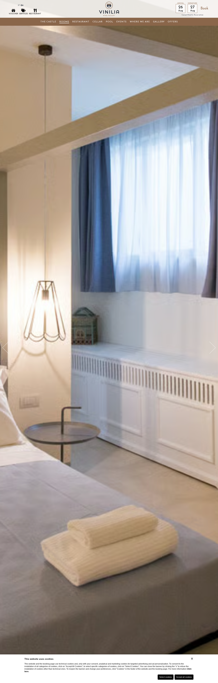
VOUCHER (13, 14)
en (22, 5)
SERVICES (23, 14)
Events (121, 22)
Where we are (140, 22)
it (19, 5)
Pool (109, 22)
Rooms (64, 22)
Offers (173, 22)
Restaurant (80, 22)
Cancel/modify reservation (192, 15)
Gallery (159, 22)
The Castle (48, 22)
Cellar (98, 22)
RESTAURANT (35, 14)
